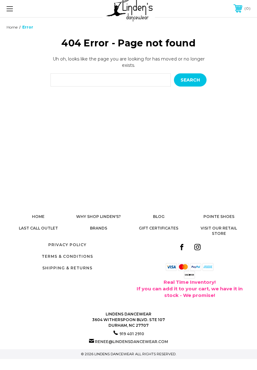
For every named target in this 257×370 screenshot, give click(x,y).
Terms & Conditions (67, 256)
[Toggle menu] (31, 8)
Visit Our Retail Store (219, 231)
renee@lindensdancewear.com (131, 341)
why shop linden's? (98, 216)
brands (98, 228)
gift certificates (158, 228)
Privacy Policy (67, 244)
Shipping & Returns (67, 268)
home (38, 216)
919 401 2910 (131, 333)
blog (159, 216)
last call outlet (38, 228)
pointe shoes (218, 216)
